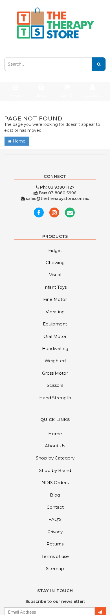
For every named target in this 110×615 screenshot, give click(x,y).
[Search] (99, 64)
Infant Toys (55, 287)
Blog (55, 495)
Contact (55, 507)
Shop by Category (55, 458)
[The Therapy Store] (55, 23)
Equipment (55, 324)
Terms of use (55, 556)
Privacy (55, 531)
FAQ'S (55, 519)
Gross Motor (55, 373)
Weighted (55, 360)
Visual (55, 274)
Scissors (55, 385)
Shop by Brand (55, 470)
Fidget (55, 250)
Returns (55, 544)
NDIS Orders (55, 482)
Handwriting (55, 348)
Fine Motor (55, 299)
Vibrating (55, 311)
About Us (55, 445)
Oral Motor (55, 336)
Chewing (55, 262)
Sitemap (55, 568)
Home (18, 141)
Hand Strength (55, 397)
